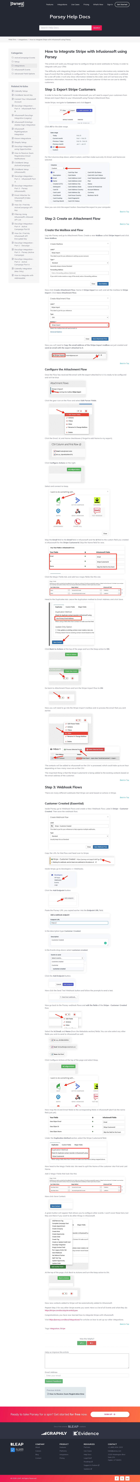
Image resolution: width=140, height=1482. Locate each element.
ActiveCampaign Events (24, 58)
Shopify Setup (20, 142)
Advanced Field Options (24, 73)
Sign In (110, 4)
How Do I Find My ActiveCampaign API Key (23, 207)
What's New (98, 4)
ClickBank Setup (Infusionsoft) (21, 170)
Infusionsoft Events (22, 69)
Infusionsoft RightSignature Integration (20, 132)
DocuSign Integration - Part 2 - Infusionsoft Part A (25, 179)
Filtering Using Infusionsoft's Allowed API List (23, 217)
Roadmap (87, 1462)
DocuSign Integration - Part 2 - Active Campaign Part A (24, 262)
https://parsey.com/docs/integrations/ (64, 1319)
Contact (38, 1458)
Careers (38, 1451)
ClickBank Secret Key (23, 95)
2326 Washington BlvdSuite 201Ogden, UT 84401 (116, 1457)
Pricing (86, 4)
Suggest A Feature (90, 1465)
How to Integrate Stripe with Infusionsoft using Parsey (50, 39)
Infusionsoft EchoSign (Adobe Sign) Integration (24, 123)
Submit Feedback (53, 1381)
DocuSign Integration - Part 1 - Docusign (24, 244)
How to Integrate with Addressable (23, 276)
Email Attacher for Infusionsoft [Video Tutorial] (22, 198)
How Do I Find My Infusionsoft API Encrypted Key (22, 236)
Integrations (62, 4)
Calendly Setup (21, 91)
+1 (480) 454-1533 (115, 1447)
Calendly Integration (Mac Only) (23, 270)
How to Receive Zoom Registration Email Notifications (67, 1394)
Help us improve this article (57, 1352)
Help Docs (12, 39)
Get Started (122, 4)
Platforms (63, 1451)
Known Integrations (22, 138)
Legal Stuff (88, 1458)
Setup (16, 62)
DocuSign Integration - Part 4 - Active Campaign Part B (24, 226)
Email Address (51, 1372)
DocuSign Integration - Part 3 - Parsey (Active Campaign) (24, 252)
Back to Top (124, 212)
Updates (87, 1469)
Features (49, 4)
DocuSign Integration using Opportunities (23, 147)
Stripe (62, 1328)
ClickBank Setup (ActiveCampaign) (22, 164)
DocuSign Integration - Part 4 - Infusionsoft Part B (25, 109)
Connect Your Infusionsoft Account (25, 100)
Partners (87, 1447)
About (37, 1447)
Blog (37, 1454)
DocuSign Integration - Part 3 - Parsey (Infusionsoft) (24, 188)
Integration (54, 1328)
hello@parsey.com (114, 1451)
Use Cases (75, 4)
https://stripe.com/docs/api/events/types (61, 1310)
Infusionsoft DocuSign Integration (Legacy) (23, 116)
